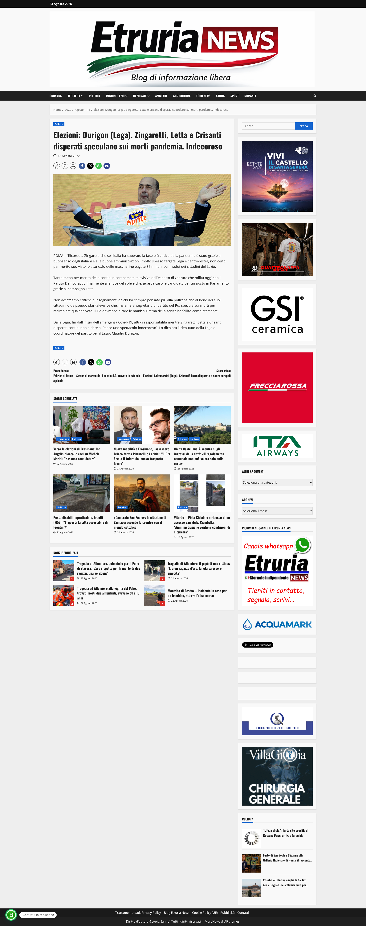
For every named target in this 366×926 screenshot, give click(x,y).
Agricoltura (182, 96)
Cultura (247, 819)
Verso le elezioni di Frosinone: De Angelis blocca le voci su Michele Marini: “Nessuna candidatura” (76, 453)
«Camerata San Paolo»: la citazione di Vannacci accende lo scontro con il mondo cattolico (140, 522)
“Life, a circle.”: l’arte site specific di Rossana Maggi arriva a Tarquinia (285, 833)
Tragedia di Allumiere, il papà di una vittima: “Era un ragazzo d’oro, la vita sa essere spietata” (154, 570)
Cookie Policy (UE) (205, 913)
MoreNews (212, 921)
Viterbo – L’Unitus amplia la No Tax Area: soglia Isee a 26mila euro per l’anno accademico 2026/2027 (284, 882)
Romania (250, 96)
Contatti (243, 913)
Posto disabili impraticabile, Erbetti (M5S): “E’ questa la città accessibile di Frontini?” (80, 522)
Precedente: (96, 375)
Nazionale (140, 96)
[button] (315, 96)
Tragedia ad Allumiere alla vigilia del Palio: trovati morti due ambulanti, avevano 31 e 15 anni (63, 595)
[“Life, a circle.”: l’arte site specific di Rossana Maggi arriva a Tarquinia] (251, 838)
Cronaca (56, 96)
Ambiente (161, 96)
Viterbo (182, 438)
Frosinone (63, 438)
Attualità (73, 96)
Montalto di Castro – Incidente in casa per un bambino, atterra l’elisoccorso (154, 595)
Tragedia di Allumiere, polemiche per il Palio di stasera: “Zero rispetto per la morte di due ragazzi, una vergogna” (63, 570)
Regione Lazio (115, 96)
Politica (94, 96)
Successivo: (187, 373)
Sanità (220, 96)
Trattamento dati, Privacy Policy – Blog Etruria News (152, 913)
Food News (203, 96)
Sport (234, 96)
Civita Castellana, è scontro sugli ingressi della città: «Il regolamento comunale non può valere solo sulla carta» (199, 456)
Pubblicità (227, 913)
